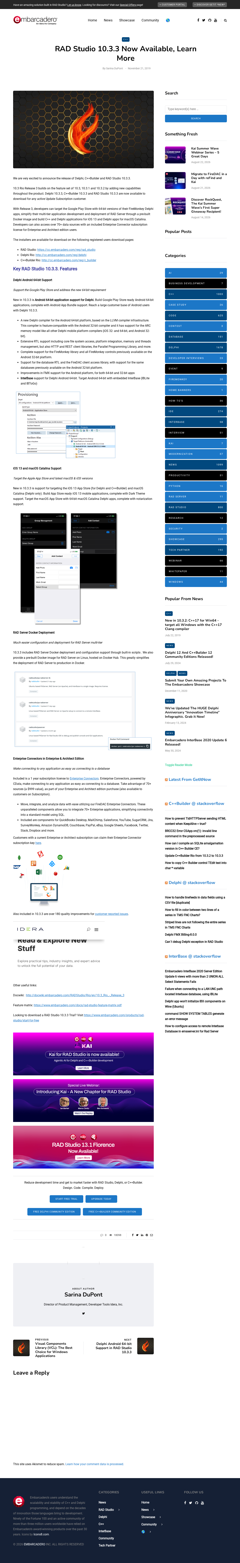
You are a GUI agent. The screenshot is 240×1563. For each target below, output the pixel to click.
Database (196, 336)
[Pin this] (146, 1235)
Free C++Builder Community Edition (112, 1211)
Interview (196, 432)
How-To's (196, 400)
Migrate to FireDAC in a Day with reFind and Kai (209, 178)
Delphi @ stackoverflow (192, 882)
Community (150, 20)
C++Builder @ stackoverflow (196, 803)
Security (196, 528)
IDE (196, 411)
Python (196, 486)
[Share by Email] (151, 1235)
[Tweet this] (137, 1235)
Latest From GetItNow (190, 779)
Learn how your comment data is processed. (94, 1464)
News (108, 20)
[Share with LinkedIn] (142, 1235)
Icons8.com (41, 1534)
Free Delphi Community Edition (54, 1211)
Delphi (196, 347)
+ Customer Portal (172, 4)
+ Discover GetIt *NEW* (209, 4)
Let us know (74, 4)
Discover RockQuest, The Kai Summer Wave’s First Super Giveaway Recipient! (206, 205)
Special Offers (128, 4)
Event (196, 368)
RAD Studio (196, 507)
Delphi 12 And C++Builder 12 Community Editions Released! (189, 654)
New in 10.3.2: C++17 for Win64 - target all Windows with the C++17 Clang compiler (193, 624)
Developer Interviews (196, 358)
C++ (125, 39)
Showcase (127, 20)
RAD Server (196, 496)
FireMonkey (196, 379)
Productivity (196, 475)
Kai (196, 443)
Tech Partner (196, 549)
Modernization (196, 454)
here (38, 843)
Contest (196, 326)
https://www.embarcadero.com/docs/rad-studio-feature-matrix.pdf (78, 1005)
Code (196, 315)
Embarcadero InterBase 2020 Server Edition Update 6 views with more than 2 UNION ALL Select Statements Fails (194, 976)
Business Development (196, 283)
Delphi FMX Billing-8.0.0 (181, 934)
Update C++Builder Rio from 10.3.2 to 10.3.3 (194, 855)
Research (196, 518)
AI (196, 272)
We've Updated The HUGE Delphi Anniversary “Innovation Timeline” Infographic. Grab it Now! (192, 712)
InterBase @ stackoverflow (195, 956)
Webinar (196, 560)
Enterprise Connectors (84, 778)
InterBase (196, 422)
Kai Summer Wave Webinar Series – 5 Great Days (205, 152)
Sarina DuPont (114, 68)
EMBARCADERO (34, 1544)
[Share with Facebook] (132, 1235)
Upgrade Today (101, 1199)
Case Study (196, 304)
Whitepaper (196, 571)
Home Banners (196, 390)
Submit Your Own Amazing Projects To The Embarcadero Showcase (195, 682)
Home (92, 20)
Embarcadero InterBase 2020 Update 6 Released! (196, 742)
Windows (196, 581)
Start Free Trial (66, 1199)
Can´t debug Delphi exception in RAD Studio (194, 942)
